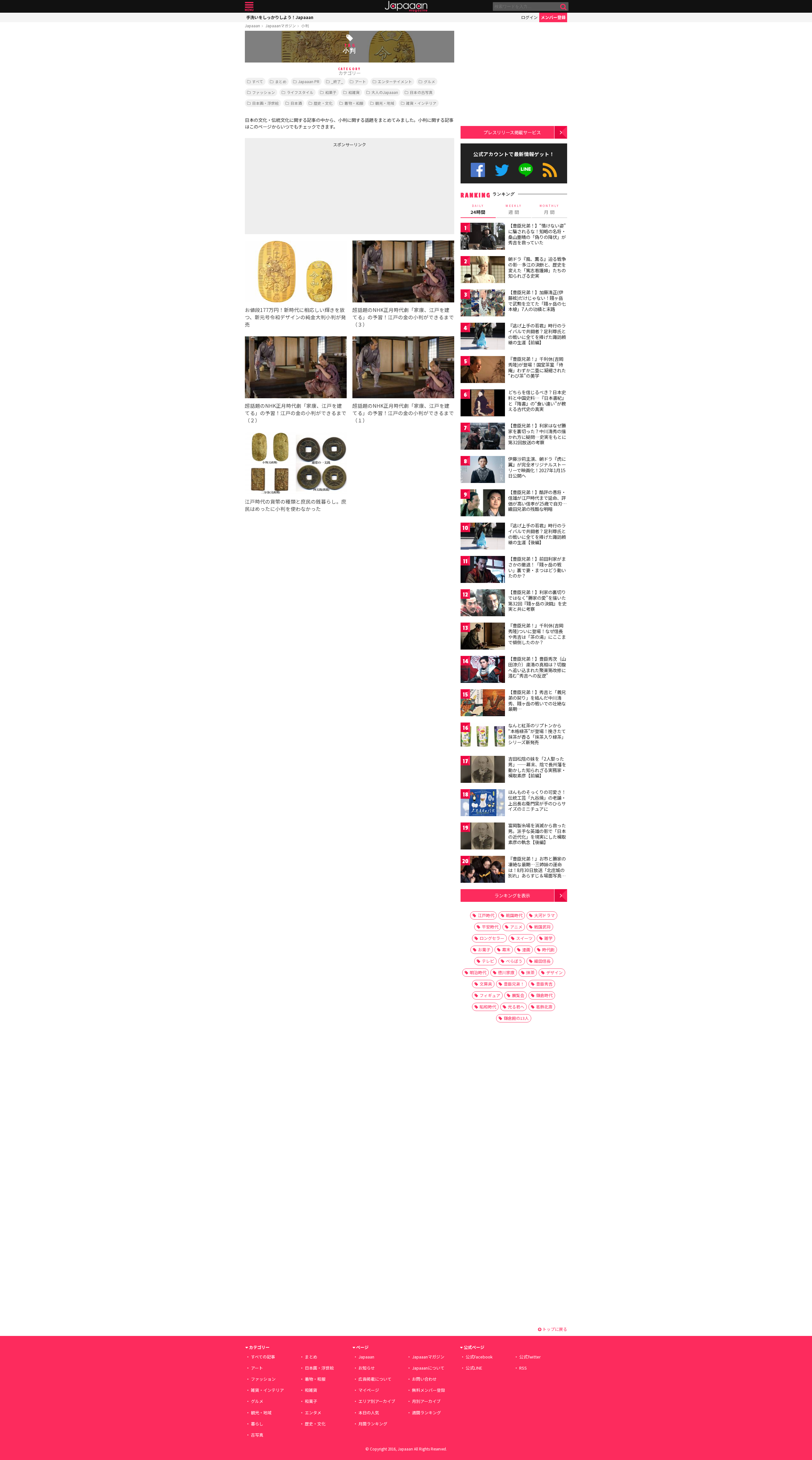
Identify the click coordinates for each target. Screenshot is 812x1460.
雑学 (548, 938)
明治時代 (478, 972)
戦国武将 (542, 927)
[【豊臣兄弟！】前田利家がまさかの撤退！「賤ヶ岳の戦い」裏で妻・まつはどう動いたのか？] (483, 570)
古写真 (257, 1435)
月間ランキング (372, 1424)
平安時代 (490, 927)
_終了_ (337, 81)
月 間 (549, 209)
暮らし (257, 1424)
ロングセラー (492, 938)
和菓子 (331, 92)
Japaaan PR (308, 81)
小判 (305, 25)
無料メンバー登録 (428, 1390)
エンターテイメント (395, 81)
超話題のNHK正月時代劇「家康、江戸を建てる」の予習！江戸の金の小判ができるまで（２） (295, 413)
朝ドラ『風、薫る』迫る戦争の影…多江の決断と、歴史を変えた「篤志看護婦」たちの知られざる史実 (537, 267)
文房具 (486, 984)
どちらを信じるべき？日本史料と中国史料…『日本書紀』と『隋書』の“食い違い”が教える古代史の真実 (537, 401)
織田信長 (542, 961)
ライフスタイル (300, 92)
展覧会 (518, 995)
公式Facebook (477, 170)
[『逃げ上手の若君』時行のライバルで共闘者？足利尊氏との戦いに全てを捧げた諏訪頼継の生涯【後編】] (483, 537)
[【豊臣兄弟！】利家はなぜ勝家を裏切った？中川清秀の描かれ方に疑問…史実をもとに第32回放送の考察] (483, 437)
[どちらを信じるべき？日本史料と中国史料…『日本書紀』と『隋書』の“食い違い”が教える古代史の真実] (483, 403)
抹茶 (530, 972)
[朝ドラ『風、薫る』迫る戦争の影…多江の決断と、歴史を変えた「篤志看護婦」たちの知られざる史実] (483, 270)
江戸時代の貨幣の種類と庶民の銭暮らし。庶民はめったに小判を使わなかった (295, 505)
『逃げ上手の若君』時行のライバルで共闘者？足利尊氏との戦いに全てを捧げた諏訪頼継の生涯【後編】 (537, 534)
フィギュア (490, 995)
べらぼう (514, 961)
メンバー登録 (553, 17)
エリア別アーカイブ (376, 1401)
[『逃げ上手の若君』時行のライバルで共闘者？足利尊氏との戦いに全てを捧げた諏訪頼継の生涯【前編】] (483, 337)
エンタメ (313, 1413)
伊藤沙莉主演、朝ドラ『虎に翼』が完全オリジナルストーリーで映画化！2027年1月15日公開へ (537, 467)
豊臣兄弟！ (514, 984)
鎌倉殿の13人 (516, 1018)
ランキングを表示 (512, 895)
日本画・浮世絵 (265, 103)
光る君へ (516, 1007)
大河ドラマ (544, 915)
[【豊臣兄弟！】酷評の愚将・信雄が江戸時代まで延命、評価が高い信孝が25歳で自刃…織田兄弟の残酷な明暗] (483, 503)
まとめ (280, 81)
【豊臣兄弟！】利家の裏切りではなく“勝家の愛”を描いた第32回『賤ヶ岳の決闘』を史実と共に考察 (537, 600)
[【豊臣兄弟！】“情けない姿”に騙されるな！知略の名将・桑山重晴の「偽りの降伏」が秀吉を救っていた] (483, 237)
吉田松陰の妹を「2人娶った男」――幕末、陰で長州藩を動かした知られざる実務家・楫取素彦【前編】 (537, 767)
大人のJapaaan (384, 92)
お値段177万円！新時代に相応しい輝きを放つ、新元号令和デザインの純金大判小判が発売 (295, 317)
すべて (257, 81)
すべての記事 (263, 1357)
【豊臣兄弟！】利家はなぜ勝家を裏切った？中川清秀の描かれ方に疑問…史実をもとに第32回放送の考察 (537, 434)
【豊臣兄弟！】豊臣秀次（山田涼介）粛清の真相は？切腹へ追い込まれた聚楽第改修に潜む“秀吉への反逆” (537, 667)
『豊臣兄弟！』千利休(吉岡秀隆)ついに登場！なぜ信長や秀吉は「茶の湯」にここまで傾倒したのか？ (537, 634)
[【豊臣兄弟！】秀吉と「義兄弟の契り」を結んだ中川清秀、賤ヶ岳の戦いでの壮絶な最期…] (483, 703)
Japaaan (406, 6)
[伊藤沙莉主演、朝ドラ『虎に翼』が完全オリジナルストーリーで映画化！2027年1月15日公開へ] (483, 470)
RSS (549, 170)
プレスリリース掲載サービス (512, 132)
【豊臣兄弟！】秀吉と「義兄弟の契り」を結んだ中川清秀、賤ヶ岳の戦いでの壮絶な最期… (537, 700)
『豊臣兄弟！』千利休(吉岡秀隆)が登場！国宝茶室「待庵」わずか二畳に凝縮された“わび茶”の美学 (537, 367)
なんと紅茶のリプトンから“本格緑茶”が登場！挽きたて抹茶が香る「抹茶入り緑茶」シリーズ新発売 (537, 734)
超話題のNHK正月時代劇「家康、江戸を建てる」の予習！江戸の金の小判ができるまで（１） (403, 413)
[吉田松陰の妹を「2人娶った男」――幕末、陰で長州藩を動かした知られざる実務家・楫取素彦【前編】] (483, 770)
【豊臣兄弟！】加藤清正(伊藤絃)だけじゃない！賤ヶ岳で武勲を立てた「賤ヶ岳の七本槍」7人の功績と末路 (537, 301)
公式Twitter (502, 170)
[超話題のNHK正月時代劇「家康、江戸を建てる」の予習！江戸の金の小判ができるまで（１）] (403, 368)
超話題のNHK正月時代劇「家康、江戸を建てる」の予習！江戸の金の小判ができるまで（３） (403, 317)
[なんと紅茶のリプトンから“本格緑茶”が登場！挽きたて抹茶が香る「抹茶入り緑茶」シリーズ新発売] (483, 737)
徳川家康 (506, 972)
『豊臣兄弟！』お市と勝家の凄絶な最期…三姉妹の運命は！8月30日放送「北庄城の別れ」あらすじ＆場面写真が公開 (537, 869)
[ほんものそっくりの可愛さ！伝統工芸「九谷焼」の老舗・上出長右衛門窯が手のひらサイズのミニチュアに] (483, 803)
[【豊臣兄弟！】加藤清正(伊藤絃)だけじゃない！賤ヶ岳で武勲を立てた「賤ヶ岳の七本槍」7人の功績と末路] (483, 303)
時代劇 (548, 950)
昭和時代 (488, 1007)
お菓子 (484, 950)
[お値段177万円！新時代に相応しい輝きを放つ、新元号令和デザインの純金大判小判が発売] (296, 272)
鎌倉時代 (544, 995)
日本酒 (296, 103)
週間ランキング (426, 1413)
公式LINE (526, 170)
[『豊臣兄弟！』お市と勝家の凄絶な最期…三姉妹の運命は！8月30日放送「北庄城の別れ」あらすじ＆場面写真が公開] (483, 870)
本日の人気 (368, 1413)
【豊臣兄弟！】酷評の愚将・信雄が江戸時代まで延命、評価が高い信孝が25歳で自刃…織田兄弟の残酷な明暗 (537, 500)
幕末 (506, 950)
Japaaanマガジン (280, 25)
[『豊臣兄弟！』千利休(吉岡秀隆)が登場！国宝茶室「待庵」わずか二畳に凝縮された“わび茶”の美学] (483, 370)
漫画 (526, 950)
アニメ (516, 927)
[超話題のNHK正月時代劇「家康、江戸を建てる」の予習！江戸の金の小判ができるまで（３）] (403, 272)
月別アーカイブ (426, 1401)
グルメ (429, 81)
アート (360, 81)
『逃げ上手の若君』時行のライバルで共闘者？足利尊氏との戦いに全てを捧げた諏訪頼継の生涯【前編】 (537, 334)
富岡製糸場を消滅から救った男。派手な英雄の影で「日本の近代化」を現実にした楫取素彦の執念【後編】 (537, 834)
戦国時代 (514, 915)
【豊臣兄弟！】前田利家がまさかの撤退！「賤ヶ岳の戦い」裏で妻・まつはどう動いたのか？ (537, 567)
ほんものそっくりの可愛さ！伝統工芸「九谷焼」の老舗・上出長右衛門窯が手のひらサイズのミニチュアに (537, 800)
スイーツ (524, 938)
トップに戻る (554, 1329)
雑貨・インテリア (421, 103)
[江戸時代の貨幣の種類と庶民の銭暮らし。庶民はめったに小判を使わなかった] (296, 464)
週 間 (514, 209)
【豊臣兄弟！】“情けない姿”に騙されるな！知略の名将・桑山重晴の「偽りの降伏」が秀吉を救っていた (537, 234)
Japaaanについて (428, 1368)
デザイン (554, 972)
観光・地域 (384, 103)
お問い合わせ (424, 1379)
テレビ (488, 961)
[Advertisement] (297, 189)
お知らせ (366, 1368)
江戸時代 (486, 915)
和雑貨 (354, 92)
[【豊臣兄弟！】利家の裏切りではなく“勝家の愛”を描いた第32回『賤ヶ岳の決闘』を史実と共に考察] (483, 603)
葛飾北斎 (544, 1007)
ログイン (529, 17)
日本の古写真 (421, 92)
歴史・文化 (323, 103)
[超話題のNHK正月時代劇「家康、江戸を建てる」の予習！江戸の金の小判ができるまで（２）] (296, 368)
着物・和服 (353, 103)
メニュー (249, 6)
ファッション (263, 92)
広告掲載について (374, 1379)
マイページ (368, 1390)
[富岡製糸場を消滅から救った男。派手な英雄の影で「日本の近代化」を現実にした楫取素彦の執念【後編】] (483, 836)
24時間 (478, 209)
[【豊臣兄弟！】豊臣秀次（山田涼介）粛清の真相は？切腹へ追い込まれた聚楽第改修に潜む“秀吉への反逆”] (483, 670)
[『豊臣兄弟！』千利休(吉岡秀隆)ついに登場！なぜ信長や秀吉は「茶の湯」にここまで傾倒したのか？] (483, 637)
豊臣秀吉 (544, 984)
